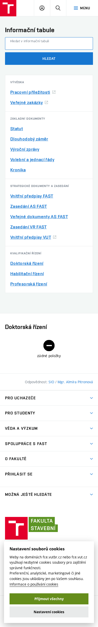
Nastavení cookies (49, 612)
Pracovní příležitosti (30, 92)
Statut (16, 128)
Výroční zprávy (24, 149)
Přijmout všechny (49, 599)
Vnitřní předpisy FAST (31, 196)
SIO (51, 381)
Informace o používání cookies (34, 584)
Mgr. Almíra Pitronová (75, 381)
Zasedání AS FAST (28, 206)
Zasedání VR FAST (28, 226)
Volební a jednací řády (32, 159)
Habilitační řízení (27, 273)
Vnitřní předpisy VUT (30, 237)
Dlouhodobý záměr (29, 138)
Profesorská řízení (28, 283)
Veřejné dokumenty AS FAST (39, 216)
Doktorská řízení (26, 263)
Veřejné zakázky (26, 102)
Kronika (18, 169)
